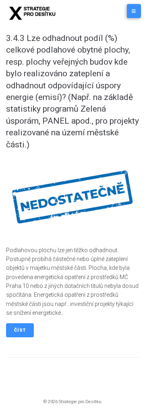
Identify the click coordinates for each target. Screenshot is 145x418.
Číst (20, 330)
